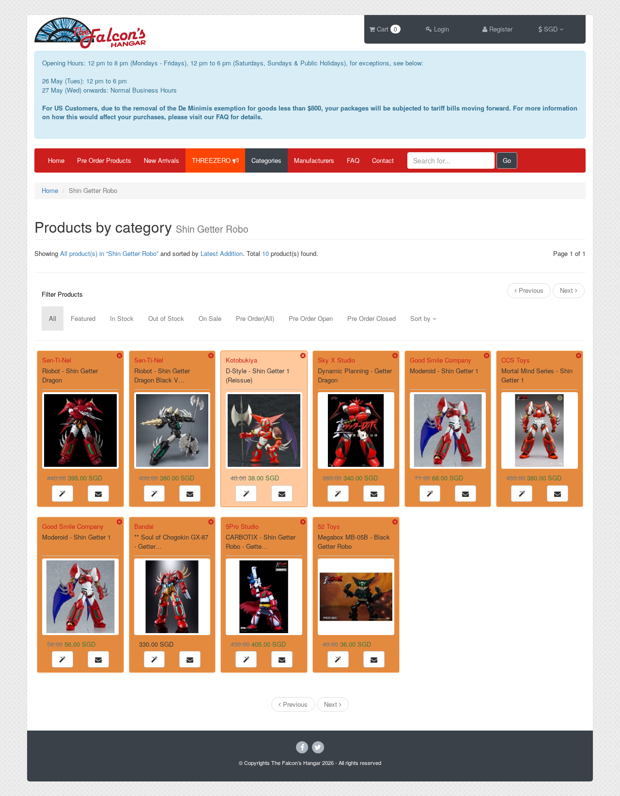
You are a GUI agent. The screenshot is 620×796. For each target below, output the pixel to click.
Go (507, 160)
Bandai (144, 526)
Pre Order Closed (371, 318)
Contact (383, 160)
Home (56, 160)
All (52, 318)
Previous (530, 290)
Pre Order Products (104, 160)
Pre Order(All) (255, 318)
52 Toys (329, 526)
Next (567, 290)
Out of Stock (166, 318)
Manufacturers (314, 160)
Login (440, 28)
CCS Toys (515, 360)
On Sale (210, 318)
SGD (550, 28)
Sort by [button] (421, 318)
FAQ (353, 160)
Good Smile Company (440, 360)
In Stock (122, 318)
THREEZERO (212, 160)
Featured (83, 318)
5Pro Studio (242, 526)
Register (499, 28)
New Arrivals (161, 160)
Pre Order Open (311, 318)
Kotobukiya (241, 360)
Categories (266, 160)
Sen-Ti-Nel (56, 360)
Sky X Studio (336, 360)
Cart (386, 28)
